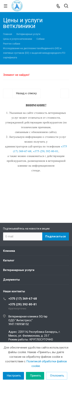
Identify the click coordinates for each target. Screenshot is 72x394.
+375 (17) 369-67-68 (22, 298)
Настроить (14, 375)
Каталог (8, 260)
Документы (11, 279)
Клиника (9, 251)
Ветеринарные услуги (18, 270)
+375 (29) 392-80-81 (22, 304)
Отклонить (57, 375)
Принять (35, 375)
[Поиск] (66, 6)
